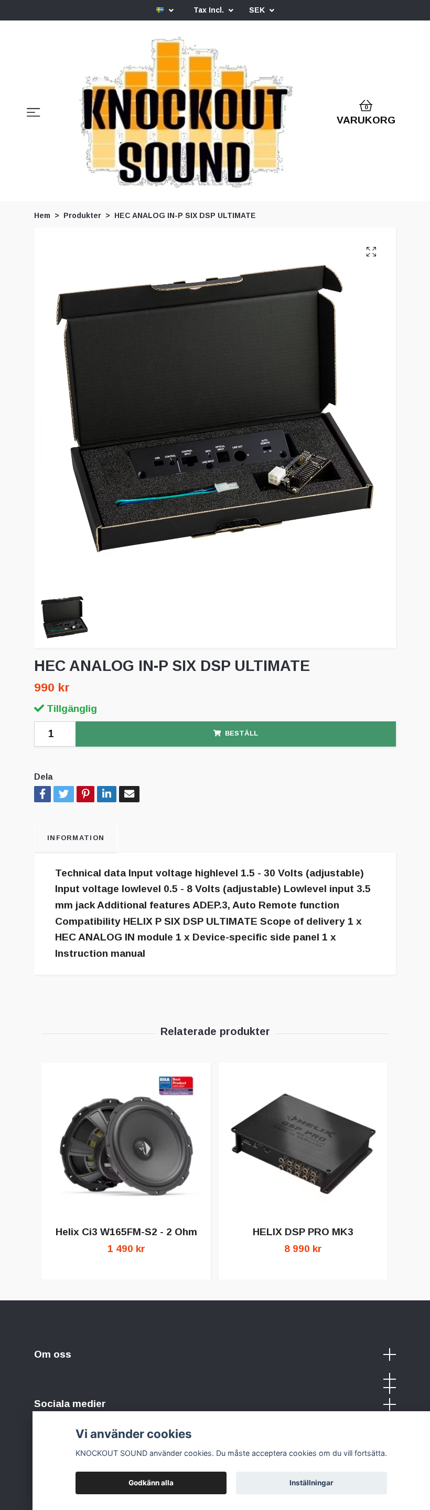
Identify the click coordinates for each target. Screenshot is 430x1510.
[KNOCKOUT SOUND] (186, 114)
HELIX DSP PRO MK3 (303, 1231)
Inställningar (311, 1482)
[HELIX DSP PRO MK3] (303, 1143)
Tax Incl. (210, 10)
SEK (258, 10)
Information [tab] (75, 838)
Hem (42, 215)
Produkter (82, 215)
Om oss (52, 1354)
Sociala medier (70, 1403)
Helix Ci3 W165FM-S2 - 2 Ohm (126, 1231)
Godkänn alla (151, 1482)
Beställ (241, 733)
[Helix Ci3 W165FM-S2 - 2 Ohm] (126, 1143)
